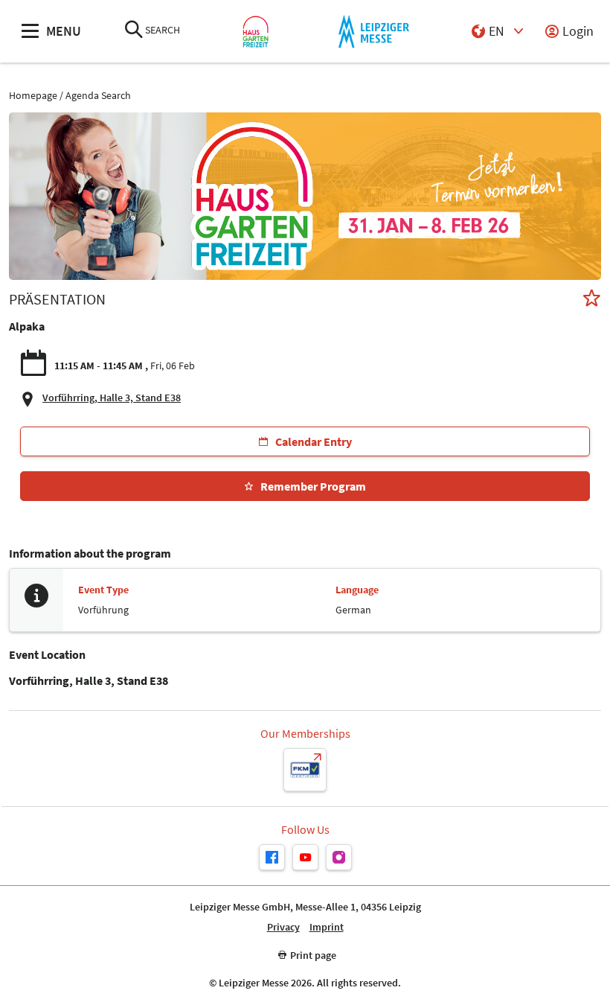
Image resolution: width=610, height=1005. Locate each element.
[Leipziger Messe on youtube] (305, 857)
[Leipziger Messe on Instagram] (339, 857)
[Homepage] (255, 31)
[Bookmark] (591, 299)
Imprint (326, 927)
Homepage (33, 95)
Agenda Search (98, 95)
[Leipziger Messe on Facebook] (272, 857)
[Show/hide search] (134, 30)
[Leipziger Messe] (374, 31)
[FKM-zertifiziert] (305, 769)
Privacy (283, 927)
